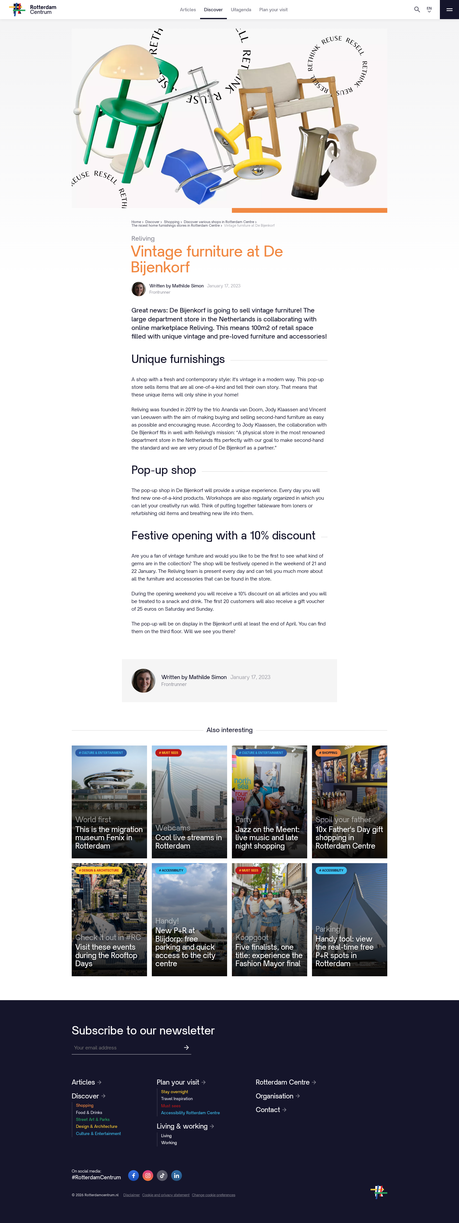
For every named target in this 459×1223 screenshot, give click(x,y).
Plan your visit (273, 9)
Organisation (274, 1096)
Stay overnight (174, 1091)
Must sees (171, 1105)
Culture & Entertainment (98, 1133)
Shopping (84, 1105)
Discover (213, 9)
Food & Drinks (89, 1112)
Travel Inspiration (177, 1098)
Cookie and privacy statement (166, 1195)
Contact (268, 1109)
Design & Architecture (96, 1126)
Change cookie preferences (213, 1195)
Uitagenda (241, 9)
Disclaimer (131, 1195)
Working (169, 1142)
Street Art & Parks (93, 1119)
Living (166, 1135)
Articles (188, 9)
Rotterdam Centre (283, 1082)
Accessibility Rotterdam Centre (190, 1112)
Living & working (182, 1126)
